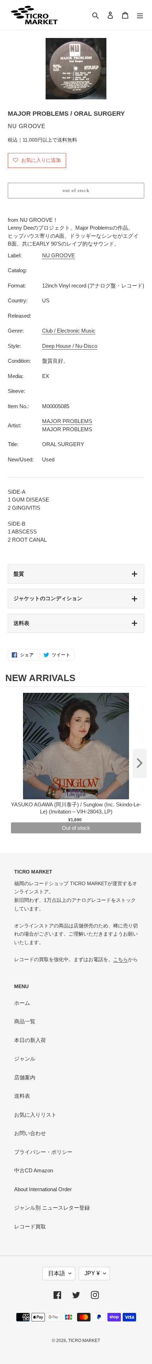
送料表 (21, 623)
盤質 (18, 574)
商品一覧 (24, 1021)
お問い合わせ (30, 1133)
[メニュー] (140, 15)
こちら (120, 959)
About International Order (43, 1189)
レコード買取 (30, 1226)
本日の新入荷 (30, 1040)
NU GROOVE (58, 255)
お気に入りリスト (35, 1115)
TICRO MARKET (84, 1340)
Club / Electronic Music (68, 331)
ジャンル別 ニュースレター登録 (52, 1208)
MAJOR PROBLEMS (67, 421)
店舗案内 (24, 1077)
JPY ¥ (92, 1273)
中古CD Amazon (33, 1170)
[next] (140, 763)
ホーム (22, 1003)
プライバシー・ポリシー (43, 1152)
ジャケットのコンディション (47, 598)
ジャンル (24, 1059)
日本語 (56, 1273)
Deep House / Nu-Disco (69, 346)
